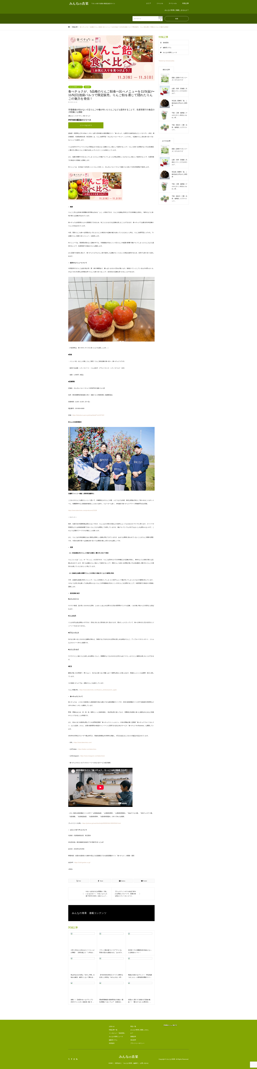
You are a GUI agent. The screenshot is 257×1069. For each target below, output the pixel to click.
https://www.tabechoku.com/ (83, 742)
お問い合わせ (144, 1063)
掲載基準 (133, 1036)
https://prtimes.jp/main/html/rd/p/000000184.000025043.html (101, 823)
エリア (148, 3)
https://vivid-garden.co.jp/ (82, 862)
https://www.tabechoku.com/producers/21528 (82, 510)
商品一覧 (133, 1026)
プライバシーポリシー (137, 1043)
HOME (111, 1063)
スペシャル (173, 3)
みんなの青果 (171, 1059)
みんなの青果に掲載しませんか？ (177, 10)
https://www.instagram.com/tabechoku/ (92, 756)
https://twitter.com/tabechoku (87, 749)
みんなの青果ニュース (76, 87)
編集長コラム (167, 47)
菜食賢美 (166, 42)
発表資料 (87, 87)
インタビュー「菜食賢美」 (117, 1033)
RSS (77, 1059)
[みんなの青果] (128, 1058)
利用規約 (112, 1043)
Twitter (69, 1059)
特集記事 (185, 3)
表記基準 (133, 1040)
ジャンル (160, 3)
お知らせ (112, 1026)
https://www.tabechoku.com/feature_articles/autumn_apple (98, 690)
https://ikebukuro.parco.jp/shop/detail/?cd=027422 (88, 415)
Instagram (74, 1059)
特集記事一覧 (113, 1030)
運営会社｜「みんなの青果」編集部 (126, 1063)
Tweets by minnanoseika (166, 61)
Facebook (71, 1059)
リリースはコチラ (86, 125)
